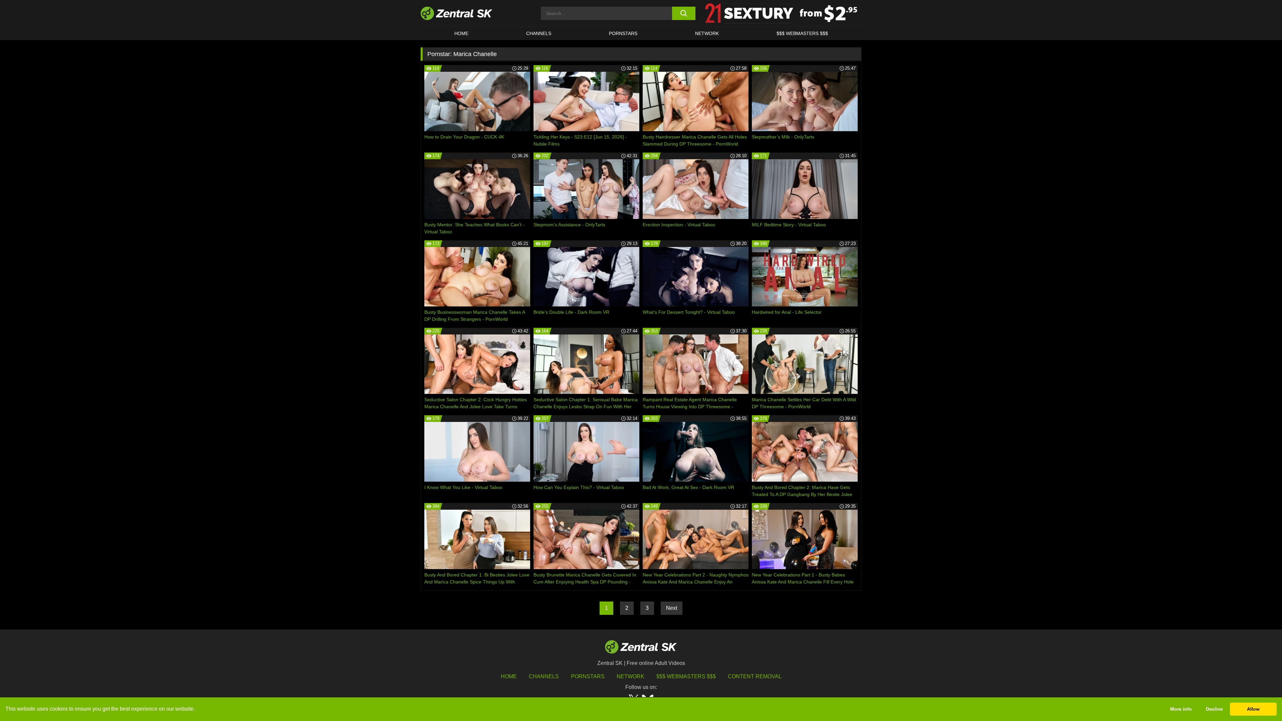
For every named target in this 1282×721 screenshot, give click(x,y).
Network (707, 33)
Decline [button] (1214, 709)
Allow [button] (1253, 709)
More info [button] (1181, 709)
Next (671, 608)
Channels (538, 33)
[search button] (683, 13)
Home (461, 33)
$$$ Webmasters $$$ (802, 33)
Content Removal (755, 676)
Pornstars (623, 33)
